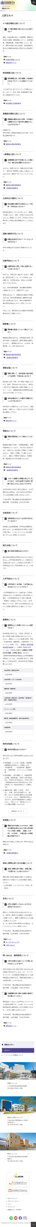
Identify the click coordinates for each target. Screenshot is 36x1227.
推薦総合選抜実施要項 (13, 144)
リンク (9, 1204)
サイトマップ (11, 1207)
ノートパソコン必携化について (13, 1055)
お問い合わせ (10, 945)
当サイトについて (12, 1198)
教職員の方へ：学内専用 (14, 1209)
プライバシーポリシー (14, 1201)
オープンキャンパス (12, 942)
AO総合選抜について (13, 59)
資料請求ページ (11, 62)
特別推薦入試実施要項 (13, 103)
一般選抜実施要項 (12, 188)
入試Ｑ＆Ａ (7, 1050)
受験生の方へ (9, 1045)
